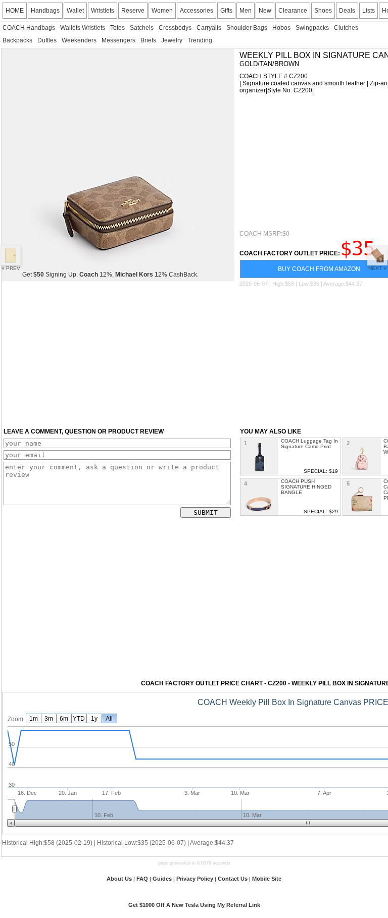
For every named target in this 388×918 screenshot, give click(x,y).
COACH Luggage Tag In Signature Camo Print (309, 443)
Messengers (118, 40)
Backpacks (17, 40)
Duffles (47, 40)
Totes (117, 27)
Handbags (45, 10)
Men (245, 10)
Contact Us (233, 879)
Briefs (148, 40)
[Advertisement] (313, 162)
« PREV (11, 268)
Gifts (226, 10)
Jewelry (171, 40)
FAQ (142, 879)
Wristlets (102, 10)
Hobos (281, 27)
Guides (162, 879)
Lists (368, 10)
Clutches (346, 27)
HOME (15, 10)
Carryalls (209, 27)
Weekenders (79, 40)
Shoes (323, 10)
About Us (119, 879)
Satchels (142, 27)
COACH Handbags (29, 27)
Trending (199, 40)
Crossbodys (175, 27)
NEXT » (377, 268)
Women (162, 10)
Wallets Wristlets (82, 27)
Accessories (196, 10)
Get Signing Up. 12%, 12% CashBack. (110, 274)
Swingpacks (312, 27)
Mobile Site (266, 879)
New (265, 10)
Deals (347, 10)
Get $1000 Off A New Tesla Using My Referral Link (194, 905)
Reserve (132, 10)
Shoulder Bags (246, 27)
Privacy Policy (194, 879)
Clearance (292, 10)
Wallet (75, 10)
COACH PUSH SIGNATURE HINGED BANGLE (306, 486)
